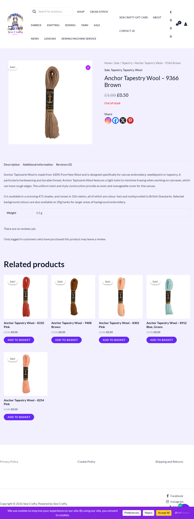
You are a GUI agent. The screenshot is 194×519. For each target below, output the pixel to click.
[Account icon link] (185, 24)
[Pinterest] (130, 120)
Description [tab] (12, 164)
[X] (123, 120)
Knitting (53, 25)
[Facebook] (115, 120)
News (35, 38)
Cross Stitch (99, 11)
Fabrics (36, 25)
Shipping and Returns (169, 461)
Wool (138, 70)
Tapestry (127, 63)
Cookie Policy (86, 461)
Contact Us (127, 30)
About (157, 17)
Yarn (84, 25)
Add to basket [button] (19, 339)
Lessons (50, 38)
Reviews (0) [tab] (64, 164)
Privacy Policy (9, 461)
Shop (80, 11)
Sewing (70, 25)
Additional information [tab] (38, 164)
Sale (97, 25)
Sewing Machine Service (78, 38)
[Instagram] (108, 120)
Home (108, 63)
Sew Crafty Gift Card (133, 17)
